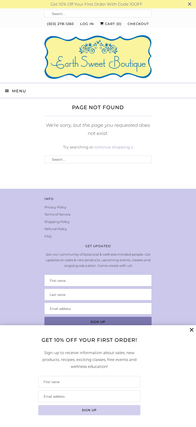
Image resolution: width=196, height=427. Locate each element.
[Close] (191, 329)
